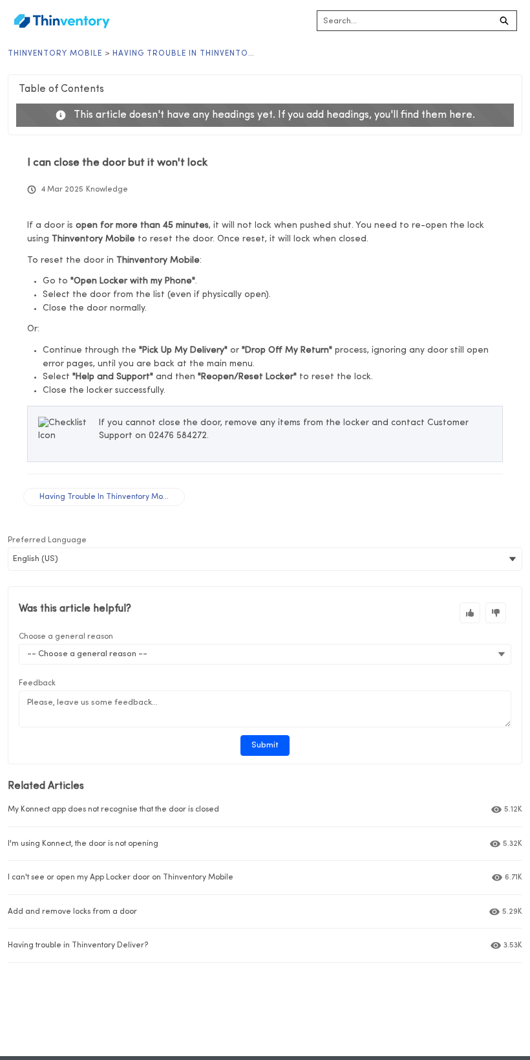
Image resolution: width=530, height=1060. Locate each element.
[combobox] (404, 20)
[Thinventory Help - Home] (61, 21)
